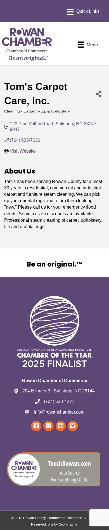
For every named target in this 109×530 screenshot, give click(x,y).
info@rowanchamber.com (59, 412)
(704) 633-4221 (59, 401)
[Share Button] (99, 93)
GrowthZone (68, 524)
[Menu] (83, 12)
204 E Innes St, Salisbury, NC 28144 (58, 391)
